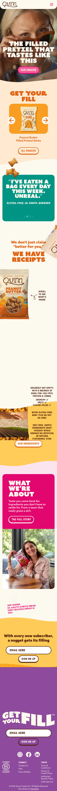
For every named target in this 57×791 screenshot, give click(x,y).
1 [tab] (25, 216)
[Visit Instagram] (20, 754)
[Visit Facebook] (28, 754)
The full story (21, 519)
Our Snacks (28, 70)
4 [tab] (32, 216)
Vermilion (35, 789)
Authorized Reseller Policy (47, 777)
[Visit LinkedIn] (37, 754)
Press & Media (24, 772)
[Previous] (11, 120)
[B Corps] (6, 772)
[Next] (45, 120)
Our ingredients (28, 443)
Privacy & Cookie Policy (46, 772)
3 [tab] (30, 216)
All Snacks (28, 150)
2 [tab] (27, 216)
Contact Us (23, 765)
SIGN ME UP (28, 659)
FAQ (20, 769)
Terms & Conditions (45, 766)
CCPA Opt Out (47, 782)
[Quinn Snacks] (9, 4)
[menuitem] (25, 762)
